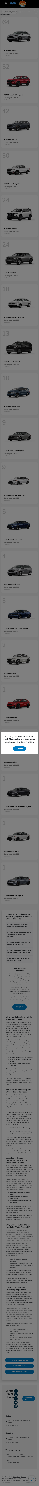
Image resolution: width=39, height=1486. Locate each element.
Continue (19, 748)
